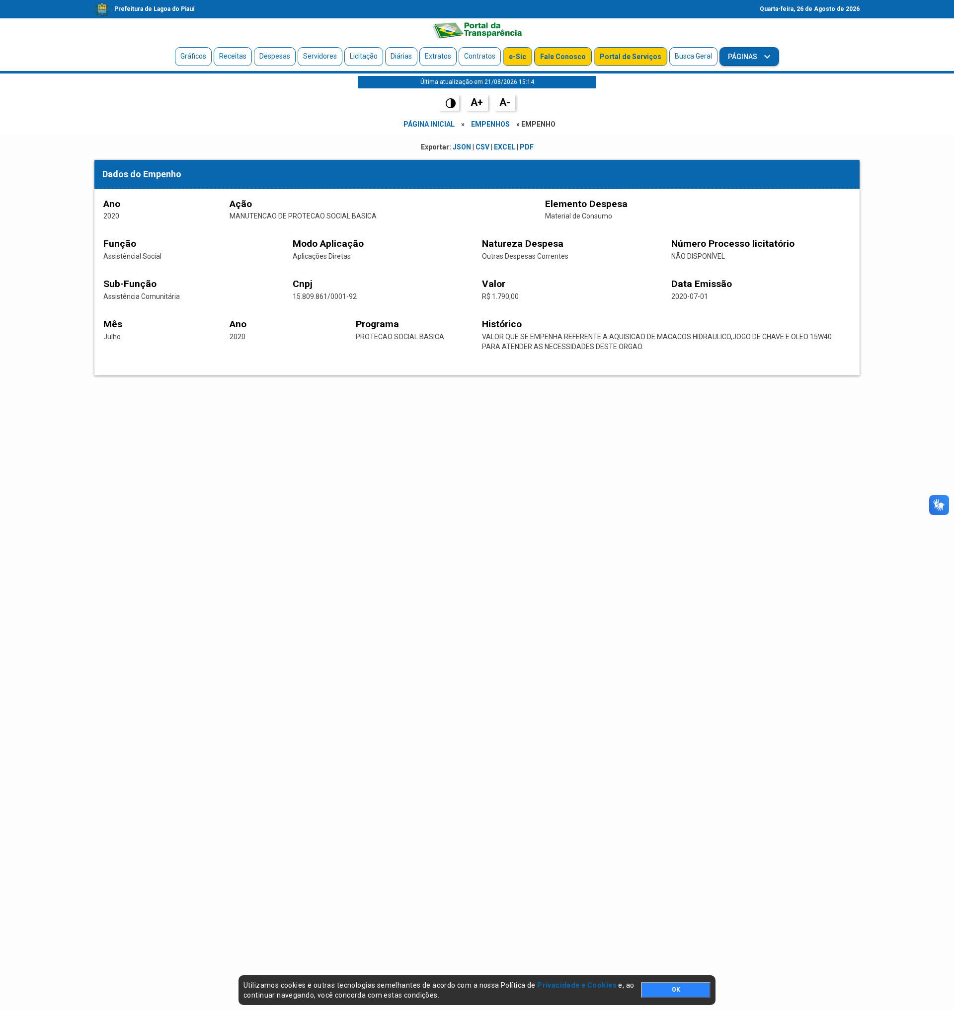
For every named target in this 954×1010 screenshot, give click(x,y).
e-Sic (517, 57)
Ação (241, 204)
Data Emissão (701, 283)
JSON (462, 147)
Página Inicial (429, 124)
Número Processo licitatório (733, 243)
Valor (493, 283)
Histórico (502, 324)
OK (676, 989)
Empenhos (490, 124)
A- (504, 102)
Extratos (438, 56)
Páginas (743, 57)
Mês (112, 324)
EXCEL (504, 147)
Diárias (401, 56)
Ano (111, 204)
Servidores (320, 56)
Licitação (364, 56)
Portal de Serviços (630, 57)
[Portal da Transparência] (477, 30)
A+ (477, 102)
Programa (377, 324)
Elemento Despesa (586, 204)
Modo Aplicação (328, 243)
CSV (482, 147)
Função (119, 243)
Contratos (479, 56)
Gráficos (193, 56)
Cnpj (303, 283)
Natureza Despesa (522, 243)
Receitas (232, 56)
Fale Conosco (563, 57)
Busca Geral (693, 56)
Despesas (274, 56)
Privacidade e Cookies (577, 985)
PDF (527, 147)
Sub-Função (130, 283)
